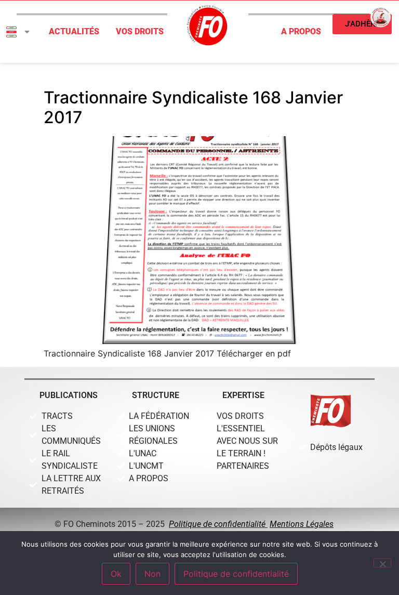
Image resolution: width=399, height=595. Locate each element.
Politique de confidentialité (218, 524)
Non (152, 573)
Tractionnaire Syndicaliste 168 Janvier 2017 (193, 107)
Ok (116, 573)
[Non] (382, 562)
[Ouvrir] (27, 31)
